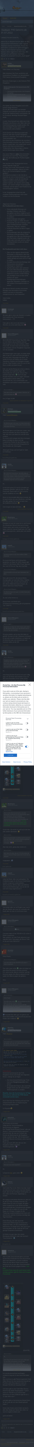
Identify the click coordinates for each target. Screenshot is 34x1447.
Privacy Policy (28, 762)
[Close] (30, 685)
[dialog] (17, 724)
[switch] (26, 723)
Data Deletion (6, 762)
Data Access (17, 762)
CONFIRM (10, 755)
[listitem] (17, 719)
